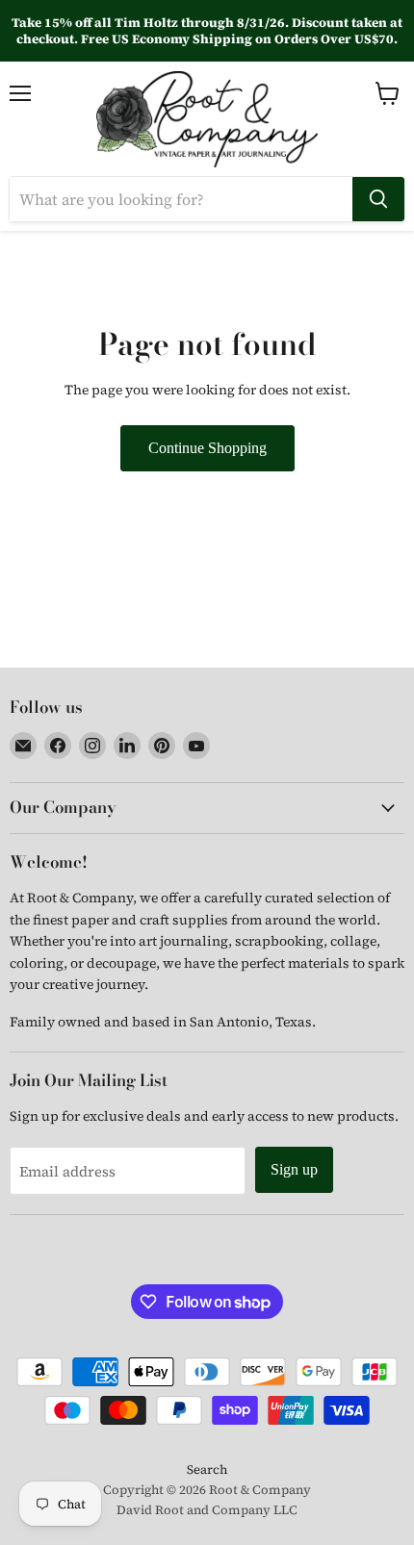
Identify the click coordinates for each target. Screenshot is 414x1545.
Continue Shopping (207, 448)
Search (207, 1469)
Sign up (294, 1169)
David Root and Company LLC (207, 1510)
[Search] (378, 199)
